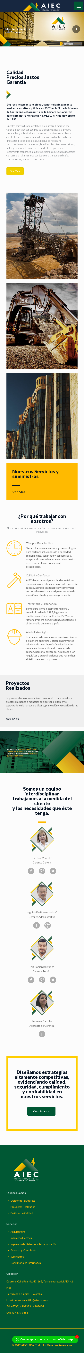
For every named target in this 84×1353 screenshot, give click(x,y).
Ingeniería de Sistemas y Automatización (33, 1244)
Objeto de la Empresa (23, 1200)
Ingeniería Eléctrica (21, 1238)
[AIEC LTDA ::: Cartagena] (42, 6)
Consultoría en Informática (26, 1262)
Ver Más (18, 492)
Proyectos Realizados (23, 1206)
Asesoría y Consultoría (23, 1250)
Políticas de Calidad (22, 1213)
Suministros (17, 1256)
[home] (26, 1180)
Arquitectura (18, 1231)
